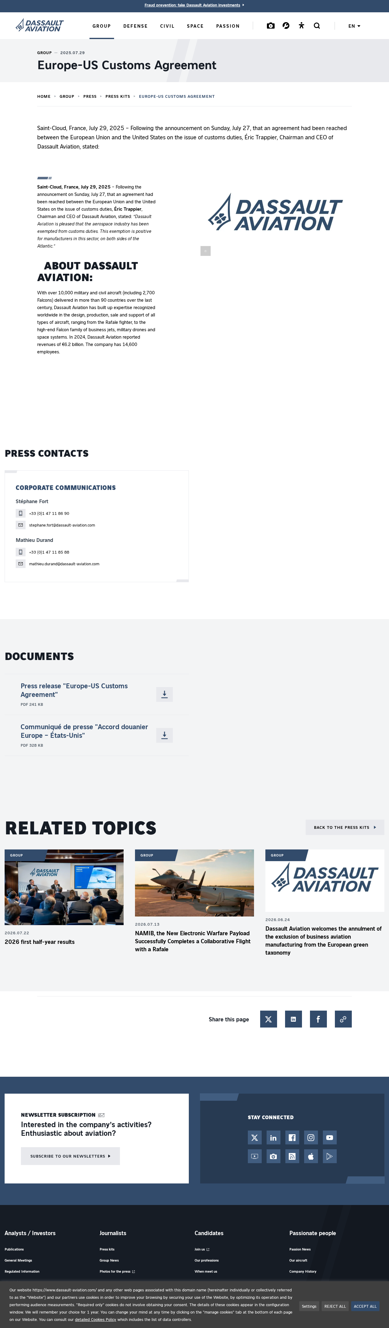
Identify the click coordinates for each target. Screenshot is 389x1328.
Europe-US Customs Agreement (177, 96)
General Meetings (18, 1260)
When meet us (206, 1271)
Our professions (207, 1260)
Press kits (117, 96)
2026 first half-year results (40, 941)
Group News (109, 1260)
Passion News (300, 1249)
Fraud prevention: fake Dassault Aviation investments (192, 4)
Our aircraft (298, 1260)
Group (67, 96)
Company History (302, 1271)
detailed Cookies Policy (95, 1319)
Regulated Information (22, 1271)
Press (90, 96)
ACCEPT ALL (365, 1306)
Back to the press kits (342, 827)
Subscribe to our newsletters (67, 1156)
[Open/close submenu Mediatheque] (270, 25)
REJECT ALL (335, 1306)
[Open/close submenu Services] (286, 25)
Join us (200, 1249)
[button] (275, 218)
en (351, 26)
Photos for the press (115, 1271)
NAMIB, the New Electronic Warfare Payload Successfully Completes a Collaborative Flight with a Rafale (193, 941)
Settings (309, 1306)
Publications (14, 1249)
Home (44, 96)
